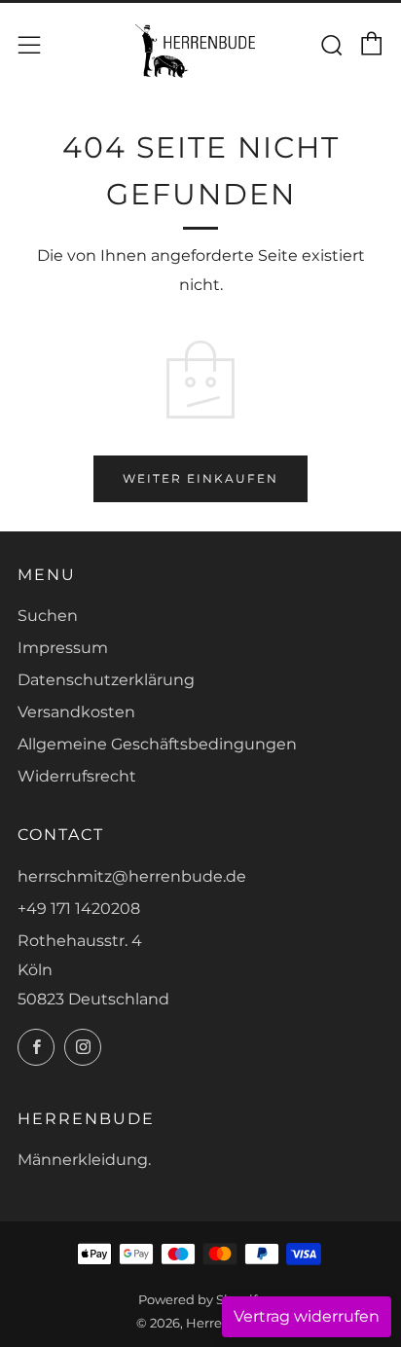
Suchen (48, 615)
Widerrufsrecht (77, 776)
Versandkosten (76, 712)
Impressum (63, 647)
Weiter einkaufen (200, 478)
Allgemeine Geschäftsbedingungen (157, 744)
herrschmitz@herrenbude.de (132, 876)
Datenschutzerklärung (106, 680)
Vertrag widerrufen (307, 1316)
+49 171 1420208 (79, 908)
